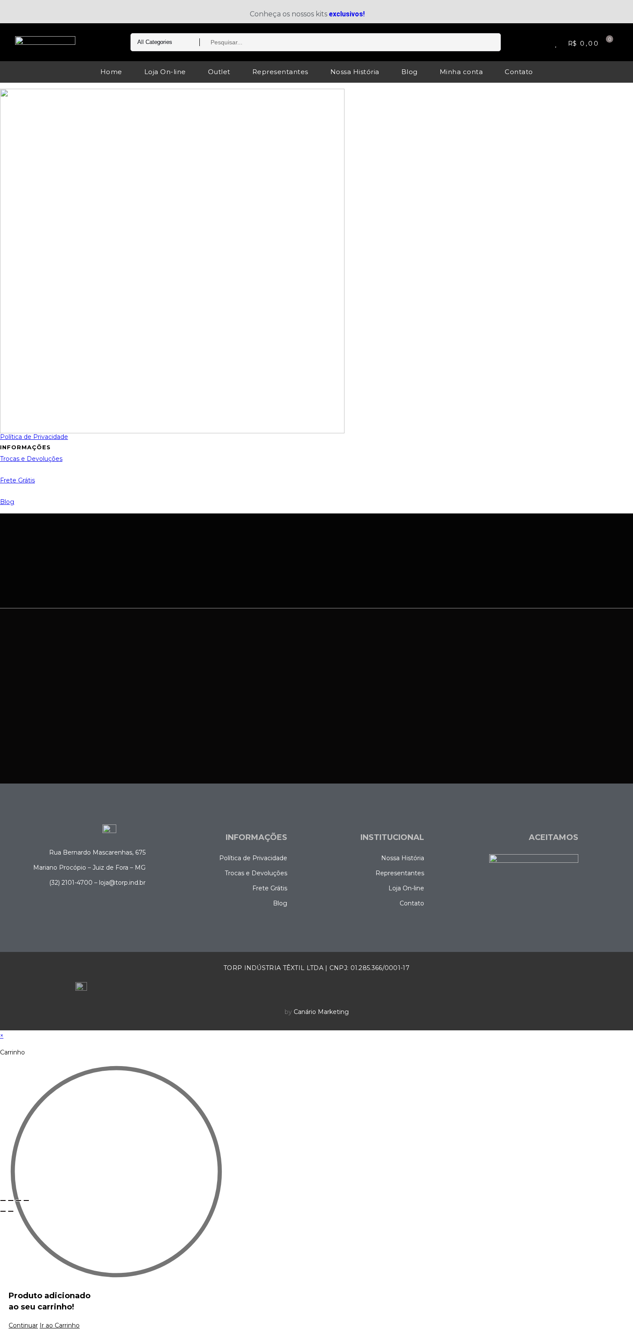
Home (111, 72)
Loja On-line (165, 72)
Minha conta (461, 72)
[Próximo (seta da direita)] (11, 1211)
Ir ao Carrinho (60, 1325)
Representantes (280, 72)
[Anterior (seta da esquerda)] (3, 1211)
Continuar (23, 1325)
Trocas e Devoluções (31, 459)
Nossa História (354, 72)
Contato (519, 72)
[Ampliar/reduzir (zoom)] (3, 1200)
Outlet (219, 72)
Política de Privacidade (34, 437)
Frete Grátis (17, 480)
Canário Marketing (321, 1012)
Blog (409, 72)
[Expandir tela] (11, 1200)
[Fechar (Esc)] (26, 1200)
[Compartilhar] (19, 1200)
